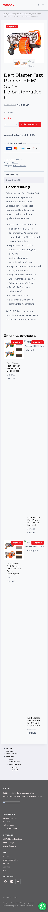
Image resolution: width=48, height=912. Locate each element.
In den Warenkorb (30, 124)
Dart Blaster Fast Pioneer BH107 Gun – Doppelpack (34, 722)
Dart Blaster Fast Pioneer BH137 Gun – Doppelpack (13, 367)
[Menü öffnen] (43, 5)
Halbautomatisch (19, 166)
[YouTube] (18, 881)
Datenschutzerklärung (18, 903)
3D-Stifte (6, 821)
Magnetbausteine (10, 818)
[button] (41, 26)
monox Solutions (9, 846)
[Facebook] (5, 881)
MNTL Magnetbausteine (12, 839)
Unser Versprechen (10, 860)
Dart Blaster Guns (10, 828)
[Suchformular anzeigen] (37, 5)
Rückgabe (6, 903)
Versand (6, 863)
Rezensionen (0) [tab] (13, 180)
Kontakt (6, 856)
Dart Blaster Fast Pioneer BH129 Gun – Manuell (34, 521)
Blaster (15, 163)
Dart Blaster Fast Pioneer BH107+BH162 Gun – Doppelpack (14, 568)
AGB (4, 870)
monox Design (8, 842)
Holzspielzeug (8, 825)
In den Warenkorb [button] (14, 535)
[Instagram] (11, 881)
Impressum (30, 906)
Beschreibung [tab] (12, 174)
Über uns (6, 867)
